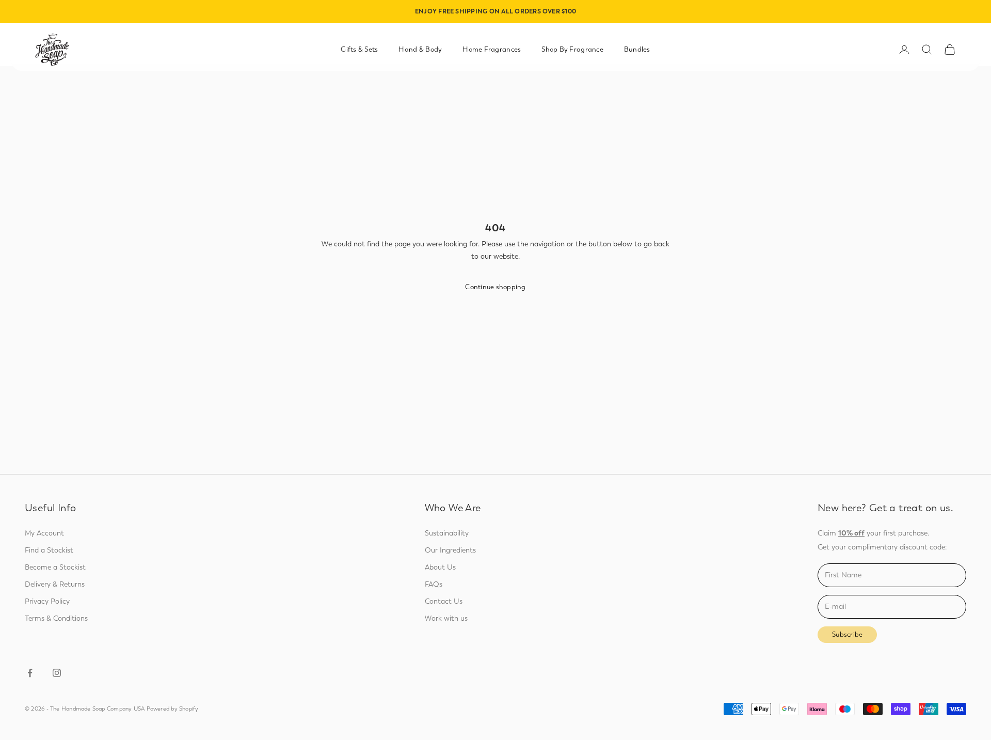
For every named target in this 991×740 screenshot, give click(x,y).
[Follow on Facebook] (30, 673)
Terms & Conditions (56, 618)
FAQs (433, 584)
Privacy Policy (47, 601)
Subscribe (847, 634)
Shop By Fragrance (572, 49)
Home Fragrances (491, 49)
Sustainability (447, 533)
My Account (44, 533)
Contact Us (443, 601)
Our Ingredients (450, 550)
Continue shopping (495, 287)
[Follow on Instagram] (57, 673)
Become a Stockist (55, 567)
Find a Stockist (49, 550)
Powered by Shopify (173, 708)
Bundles (637, 49)
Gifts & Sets (359, 49)
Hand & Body (420, 49)
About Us (440, 567)
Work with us (446, 618)
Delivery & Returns (55, 584)
